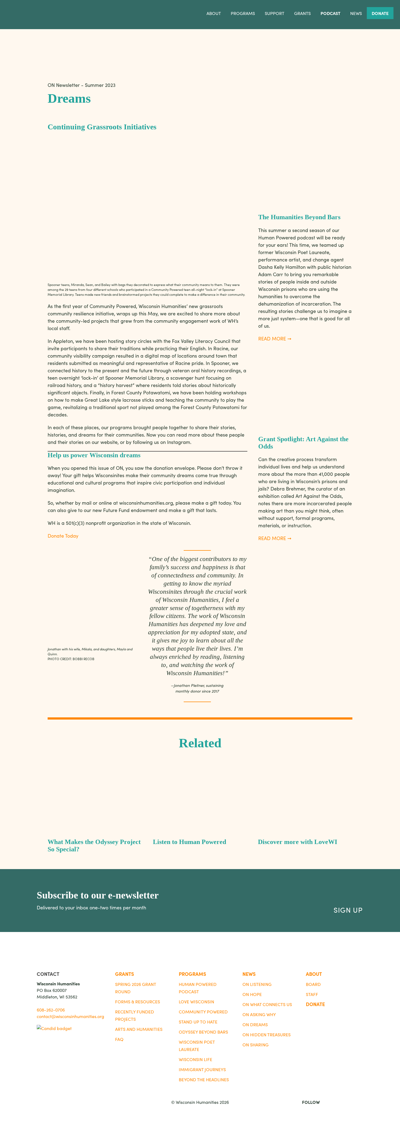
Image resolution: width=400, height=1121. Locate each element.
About (214, 13)
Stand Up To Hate (198, 1022)
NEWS (249, 973)
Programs (243, 13)
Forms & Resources (137, 1001)
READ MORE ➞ (274, 338)
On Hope (252, 994)
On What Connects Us (267, 1004)
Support (274, 13)
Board (313, 984)
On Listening (257, 984)
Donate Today (63, 535)
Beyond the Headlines (204, 1079)
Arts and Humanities (138, 1029)
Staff (312, 994)
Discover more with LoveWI (297, 841)
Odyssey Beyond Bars (203, 1032)
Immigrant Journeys (202, 1069)
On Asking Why (259, 1014)
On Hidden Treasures (266, 1034)
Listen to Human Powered (189, 841)
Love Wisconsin (196, 1001)
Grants (302, 13)
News (356, 13)
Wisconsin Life (195, 1059)
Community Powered (203, 1012)
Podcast (330, 13)
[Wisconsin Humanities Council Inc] (54, 1028)
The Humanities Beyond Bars (300, 217)
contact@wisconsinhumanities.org (70, 1016)
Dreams (69, 98)
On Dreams (255, 1024)
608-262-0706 (51, 1010)
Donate (380, 13)
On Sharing (255, 1044)
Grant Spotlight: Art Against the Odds (303, 442)
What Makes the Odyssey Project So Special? (94, 845)
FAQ (119, 1039)
